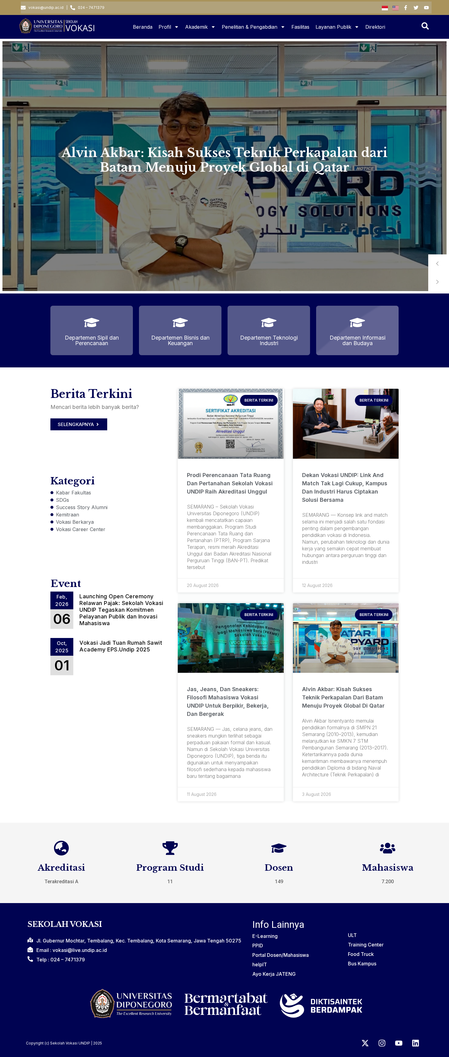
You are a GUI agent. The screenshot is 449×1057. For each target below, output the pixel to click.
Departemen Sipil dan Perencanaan (92, 340)
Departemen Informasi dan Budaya (357, 340)
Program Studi (170, 867)
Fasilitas (300, 27)
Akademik (196, 27)
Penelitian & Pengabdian (249, 27)
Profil (165, 27)
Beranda (142, 27)
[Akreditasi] (61, 848)
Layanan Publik (333, 27)
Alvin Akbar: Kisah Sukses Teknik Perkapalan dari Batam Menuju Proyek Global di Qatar (343, 697)
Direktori (376, 27)
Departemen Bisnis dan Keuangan (180, 340)
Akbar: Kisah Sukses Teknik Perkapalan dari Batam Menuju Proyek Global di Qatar (224, 158)
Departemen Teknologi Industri (269, 340)
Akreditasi (61, 867)
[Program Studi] (170, 848)
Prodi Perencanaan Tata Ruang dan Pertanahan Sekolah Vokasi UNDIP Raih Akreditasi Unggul (230, 483)
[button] (437, 263)
